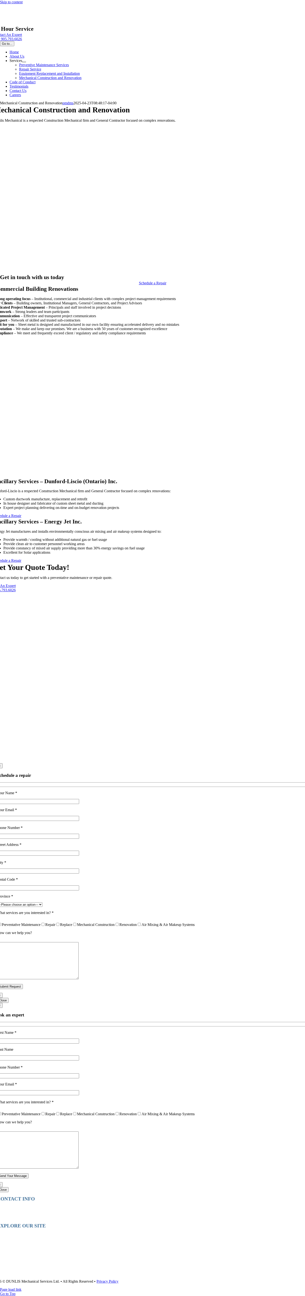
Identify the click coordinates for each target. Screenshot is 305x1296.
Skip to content (11, 2)
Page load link (10, 1289)
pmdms (67, 103)
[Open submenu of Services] (24, 62)
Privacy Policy (107, 1281)
